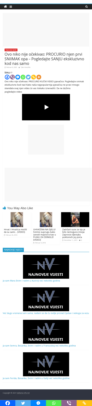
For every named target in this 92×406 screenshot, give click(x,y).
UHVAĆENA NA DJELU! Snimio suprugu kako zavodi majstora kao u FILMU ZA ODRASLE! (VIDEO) (44, 234)
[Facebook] (7, 77)
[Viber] (12, 77)
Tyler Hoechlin (25, 67)
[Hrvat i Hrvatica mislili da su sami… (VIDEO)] (17, 213)
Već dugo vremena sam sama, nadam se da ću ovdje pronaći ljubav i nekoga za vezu (46, 313)
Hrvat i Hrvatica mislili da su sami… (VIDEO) (15, 231)
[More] (38, 77)
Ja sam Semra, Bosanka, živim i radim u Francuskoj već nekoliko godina (39, 345)
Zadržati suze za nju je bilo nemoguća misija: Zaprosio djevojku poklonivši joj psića (73, 233)
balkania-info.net (23, 393)
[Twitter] (28, 77)
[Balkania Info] (5, 6)
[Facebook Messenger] (17, 77)
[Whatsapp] (23, 77)
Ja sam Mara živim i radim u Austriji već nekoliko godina (31, 280)
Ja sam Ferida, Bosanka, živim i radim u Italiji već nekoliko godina (36, 378)
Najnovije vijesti (11, 50)
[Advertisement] (46, 30)
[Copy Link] (33, 77)
